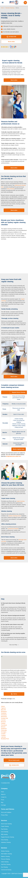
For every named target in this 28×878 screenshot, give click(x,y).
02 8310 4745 (25, 2)
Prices (2, 799)
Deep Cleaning (4, 839)
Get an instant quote (14, 760)
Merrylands (4, 716)
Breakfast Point (5, 738)
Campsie (3, 735)
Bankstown (4, 711)
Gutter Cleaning (4, 861)
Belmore (3, 726)
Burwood (3, 721)
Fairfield (3, 723)
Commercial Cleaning (6, 869)
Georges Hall (4, 718)
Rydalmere (4, 728)
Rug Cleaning (4, 829)
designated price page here (13, 456)
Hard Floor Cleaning (5, 864)
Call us (15, 694)
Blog (2, 802)
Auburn (3, 706)
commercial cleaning (13, 528)
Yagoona (3, 708)
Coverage (3, 805)
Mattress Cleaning (5, 856)
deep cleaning (10, 188)
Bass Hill (3, 709)
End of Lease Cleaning (6, 823)
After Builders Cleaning (6, 853)
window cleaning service (15, 515)
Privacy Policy (4, 815)
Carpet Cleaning (5, 826)
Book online (11, 41)
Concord (3, 720)
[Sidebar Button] (2, 2)
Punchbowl (4, 725)
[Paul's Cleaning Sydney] (14, 2)
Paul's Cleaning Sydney (20, 873)
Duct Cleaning (4, 867)
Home (2, 791)
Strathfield (3, 713)
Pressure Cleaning (5, 859)
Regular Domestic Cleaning (7, 837)
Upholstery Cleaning (6, 842)
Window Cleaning (5, 851)
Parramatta (4, 730)
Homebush (4, 714)
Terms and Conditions (6, 812)
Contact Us (3, 797)
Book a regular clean (18, 449)
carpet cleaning (20, 501)
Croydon (3, 733)
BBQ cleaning (4, 834)
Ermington (3, 732)
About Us (3, 794)
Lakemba (3, 737)
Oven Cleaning (4, 831)
